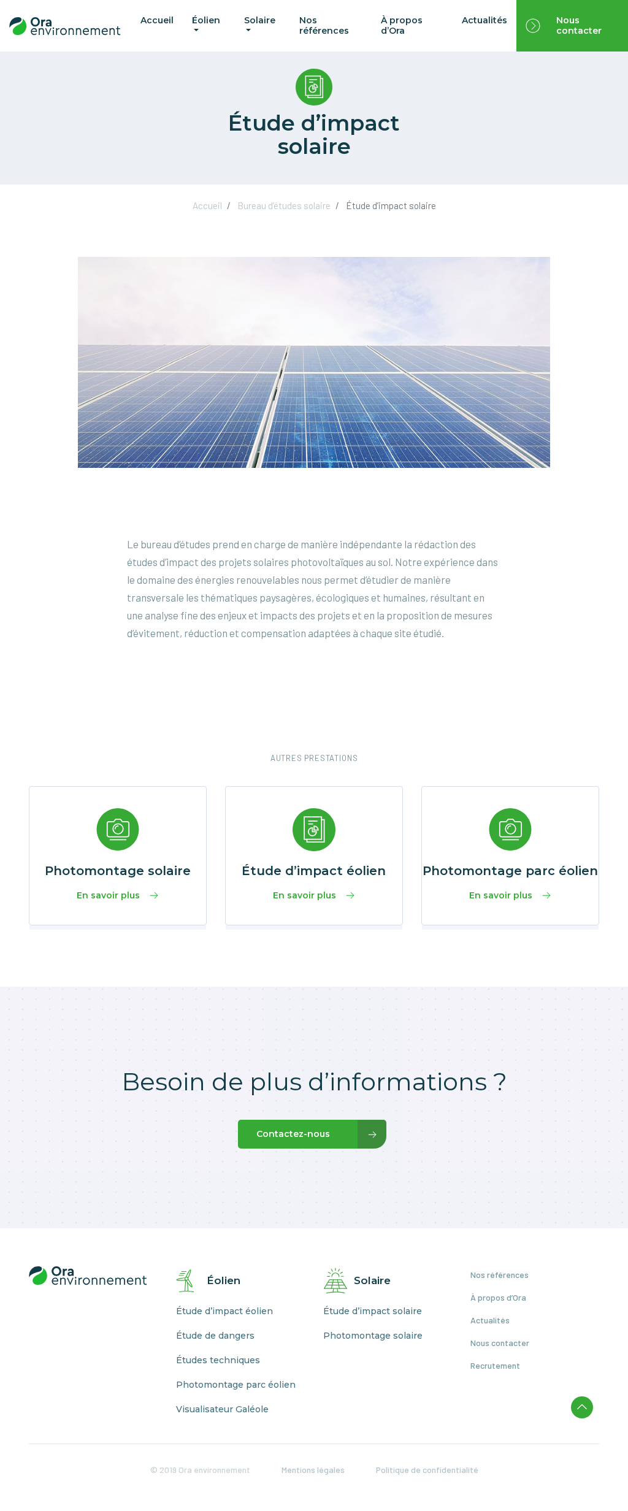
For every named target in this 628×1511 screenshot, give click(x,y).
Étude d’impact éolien (224, 1311)
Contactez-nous (293, 1133)
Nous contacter (579, 25)
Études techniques (218, 1360)
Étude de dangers (215, 1336)
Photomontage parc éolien (236, 1385)
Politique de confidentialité (427, 1469)
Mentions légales (313, 1469)
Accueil (157, 20)
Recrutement (495, 1365)
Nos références (324, 25)
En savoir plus (108, 895)
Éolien (206, 20)
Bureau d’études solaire (284, 205)
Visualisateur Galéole (222, 1409)
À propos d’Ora (402, 25)
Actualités (484, 20)
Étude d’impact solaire (372, 1311)
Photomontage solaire (373, 1336)
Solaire (259, 20)
